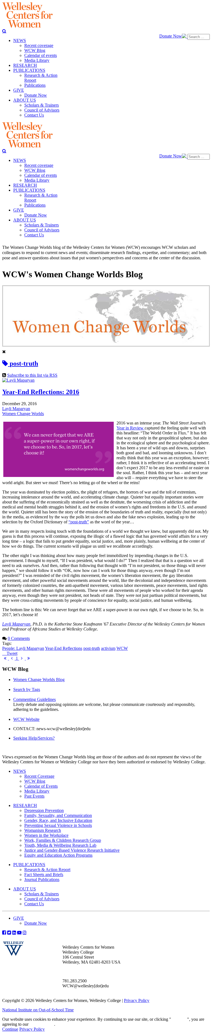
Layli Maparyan (16, 408)
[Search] (4, 31)
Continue (179, 1019)
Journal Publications (41, 879)
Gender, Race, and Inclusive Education (58, 820)
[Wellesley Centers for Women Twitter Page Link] (9, 932)
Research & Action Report (47, 869)
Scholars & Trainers (41, 893)
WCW (122, 648)
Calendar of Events (41, 786)
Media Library (36, 791)
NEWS (19, 771)
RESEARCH (25, 805)
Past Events (34, 796)
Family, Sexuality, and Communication (58, 815)
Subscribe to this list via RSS (32, 375)
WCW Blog (34, 781)
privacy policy (42, 1024)
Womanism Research (42, 830)
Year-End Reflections (63, 648)
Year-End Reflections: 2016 (40, 391)
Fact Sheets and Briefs (43, 874)
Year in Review (130, 428)
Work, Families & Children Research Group (62, 840)
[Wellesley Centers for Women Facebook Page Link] (4, 932)
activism (108, 648)
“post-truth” (78, 521)
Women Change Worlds (23, 413)
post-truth (91, 648)
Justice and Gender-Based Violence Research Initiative (72, 850)
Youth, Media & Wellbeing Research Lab (60, 845)
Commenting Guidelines (34, 699)
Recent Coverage (39, 776)
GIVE (18, 918)
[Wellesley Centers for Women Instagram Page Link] (24, 932)
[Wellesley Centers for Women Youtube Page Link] (19, 932)
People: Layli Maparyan (23, 648)
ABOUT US (24, 889)
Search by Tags (26, 689)
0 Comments (19, 638)
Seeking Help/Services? (34, 738)
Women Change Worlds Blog (39, 679)
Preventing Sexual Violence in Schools (58, 825)
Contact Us (34, 903)
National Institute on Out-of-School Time (38, 1009)
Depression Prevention (44, 810)
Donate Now (170, 36)
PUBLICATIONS (29, 864)
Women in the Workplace (46, 835)
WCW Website (26, 719)
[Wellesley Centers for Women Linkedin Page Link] (14, 932)
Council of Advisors (41, 898)
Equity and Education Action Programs (58, 855)
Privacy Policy (136, 1000)
